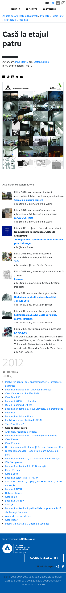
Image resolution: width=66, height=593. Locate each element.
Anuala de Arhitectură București (20, 16)
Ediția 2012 (58, 16)
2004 (36, 585)
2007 (58, 581)
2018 (54, 577)
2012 (29, 581)
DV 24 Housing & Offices (18, 405)
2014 (18, 581)
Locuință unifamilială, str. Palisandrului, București (32, 459)
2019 (48, 577)
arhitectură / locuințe (16, 20)
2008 (52, 581)
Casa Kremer (12, 440)
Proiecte (31, 10)
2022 (31, 577)
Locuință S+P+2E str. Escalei (20, 401)
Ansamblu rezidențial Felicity (21, 432)
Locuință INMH (13, 489)
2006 (24, 585)
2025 (13, 577)
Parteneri (49, 10)
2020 (43, 577)
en (52, 3)
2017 (59, 577)
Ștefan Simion (41, 62)
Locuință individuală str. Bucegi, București (28, 390)
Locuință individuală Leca (19, 417)
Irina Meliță (21, 62)
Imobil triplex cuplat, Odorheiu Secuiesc (27, 524)
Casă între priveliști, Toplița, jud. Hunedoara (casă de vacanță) (34, 484)
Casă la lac (11, 497)
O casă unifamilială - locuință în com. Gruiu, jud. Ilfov (34, 447)
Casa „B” (9, 505)
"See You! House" (14, 424)
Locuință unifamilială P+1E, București (25, 466)
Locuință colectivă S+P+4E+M (21, 478)
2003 (42, 585)
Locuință (10, 413)
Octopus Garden (14, 493)
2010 (39, 581)
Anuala (15, 10)
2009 (46, 581)
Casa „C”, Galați (13, 470)
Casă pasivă (11, 474)
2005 (30, 585)
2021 (37, 577)
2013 (24, 581)
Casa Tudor (11, 520)
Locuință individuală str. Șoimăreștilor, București (31, 436)
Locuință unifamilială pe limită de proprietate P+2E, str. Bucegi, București (33, 510)
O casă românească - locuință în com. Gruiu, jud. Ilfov (31, 453)
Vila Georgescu (13, 463)
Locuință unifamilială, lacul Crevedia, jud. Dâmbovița (34, 409)
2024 (19, 577)
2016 (7, 581)
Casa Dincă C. (12, 397)
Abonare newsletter (44, 558)
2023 (25, 577)
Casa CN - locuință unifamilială (22, 394)
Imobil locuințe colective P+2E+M (23, 420)
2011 (35, 581)
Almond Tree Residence (18, 516)
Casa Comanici (13, 443)
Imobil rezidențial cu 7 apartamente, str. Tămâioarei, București (33, 384)
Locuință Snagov (14, 501)
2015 (13, 581)
